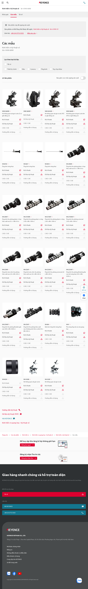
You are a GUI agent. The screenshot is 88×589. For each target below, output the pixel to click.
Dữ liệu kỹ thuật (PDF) (10, 414)
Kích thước (5, 120)
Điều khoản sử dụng (13, 556)
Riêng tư (9, 550)
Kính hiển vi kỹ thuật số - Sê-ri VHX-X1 (46, 29)
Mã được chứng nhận (13, 546)
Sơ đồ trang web (12, 562)
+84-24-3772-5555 (9, 513)
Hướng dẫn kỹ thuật (9, 410)
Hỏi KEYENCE (7, 418)
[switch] (83, 78)
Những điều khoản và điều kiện (17, 553)
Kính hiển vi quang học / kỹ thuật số (15, 423)
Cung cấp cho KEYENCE (14, 559)
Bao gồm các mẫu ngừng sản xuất (68, 78)
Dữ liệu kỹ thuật (7, 124)
